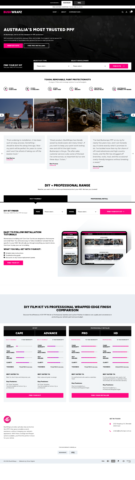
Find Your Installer (100, 395)
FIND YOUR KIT (13, 263)
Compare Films (74, 12)
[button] (2, 115)
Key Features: (11, 381)
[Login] (126, 12)
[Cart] (130, 12)
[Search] (122, 12)
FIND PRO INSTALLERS (36, 46)
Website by (27, 461)
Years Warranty (10, 346)
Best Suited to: (12, 374)
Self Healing (9, 357)
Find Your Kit (35, 395)
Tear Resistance (10, 351)
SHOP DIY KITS (13, 46)
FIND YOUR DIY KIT (114, 211)
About (63, 12)
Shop (55, 12)
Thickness (10, 367)
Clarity (9, 362)
